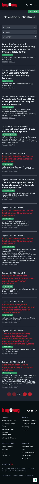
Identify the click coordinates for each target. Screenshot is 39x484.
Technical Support (28, 424)
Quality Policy (29, 475)
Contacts (6, 464)
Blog (3, 453)
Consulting (25, 427)
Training (24, 430)
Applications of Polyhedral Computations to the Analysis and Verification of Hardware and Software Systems (18, 308)
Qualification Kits (8, 429)
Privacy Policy (18, 475)
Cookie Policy (6, 475)
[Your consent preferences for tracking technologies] (35, 480)
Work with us (26, 459)
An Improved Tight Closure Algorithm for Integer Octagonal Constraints (17, 367)
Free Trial (33, 11)
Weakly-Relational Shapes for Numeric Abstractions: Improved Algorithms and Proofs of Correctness (18, 280)
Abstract (5, 62)
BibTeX (12, 62)
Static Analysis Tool (9, 421)
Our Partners (26, 456)
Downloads (6, 456)
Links (11, 171)
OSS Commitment (28, 453)
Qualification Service (29, 421)
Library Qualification (9, 438)
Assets (24, 449)
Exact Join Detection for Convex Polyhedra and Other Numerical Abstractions (17, 159)
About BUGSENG (27, 446)
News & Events (7, 446)
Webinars (5, 449)
